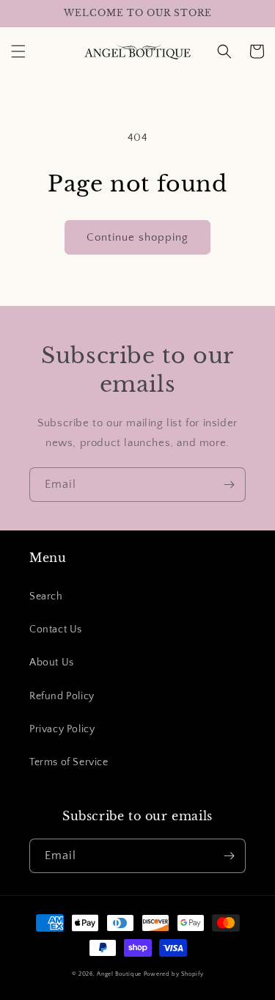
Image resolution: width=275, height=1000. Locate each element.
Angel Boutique (119, 974)
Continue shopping (137, 237)
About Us (51, 662)
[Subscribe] (229, 484)
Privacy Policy (62, 729)
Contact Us (55, 629)
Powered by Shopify (174, 974)
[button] (18, 51)
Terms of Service (69, 762)
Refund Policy (62, 696)
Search (46, 596)
